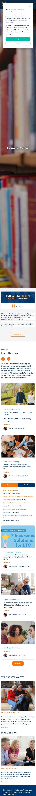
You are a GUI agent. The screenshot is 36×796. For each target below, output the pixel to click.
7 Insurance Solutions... (12, 552)
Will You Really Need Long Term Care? (14, 509)
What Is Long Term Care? (10, 490)
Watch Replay (17, 334)
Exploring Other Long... (12, 599)
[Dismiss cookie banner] (29, 6)
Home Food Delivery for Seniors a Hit (14, 503)
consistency (23, 721)
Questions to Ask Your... (9, 768)
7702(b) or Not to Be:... (12, 409)
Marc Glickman (13, 428)
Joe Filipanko (6, 520)
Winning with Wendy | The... (10, 712)
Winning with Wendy (8, 500)
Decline (18, 43)
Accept (18, 39)
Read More (6, 424)
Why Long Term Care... (12, 648)
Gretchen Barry (7, 493)
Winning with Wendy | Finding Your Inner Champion (18, 497)
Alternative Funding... (12, 462)
